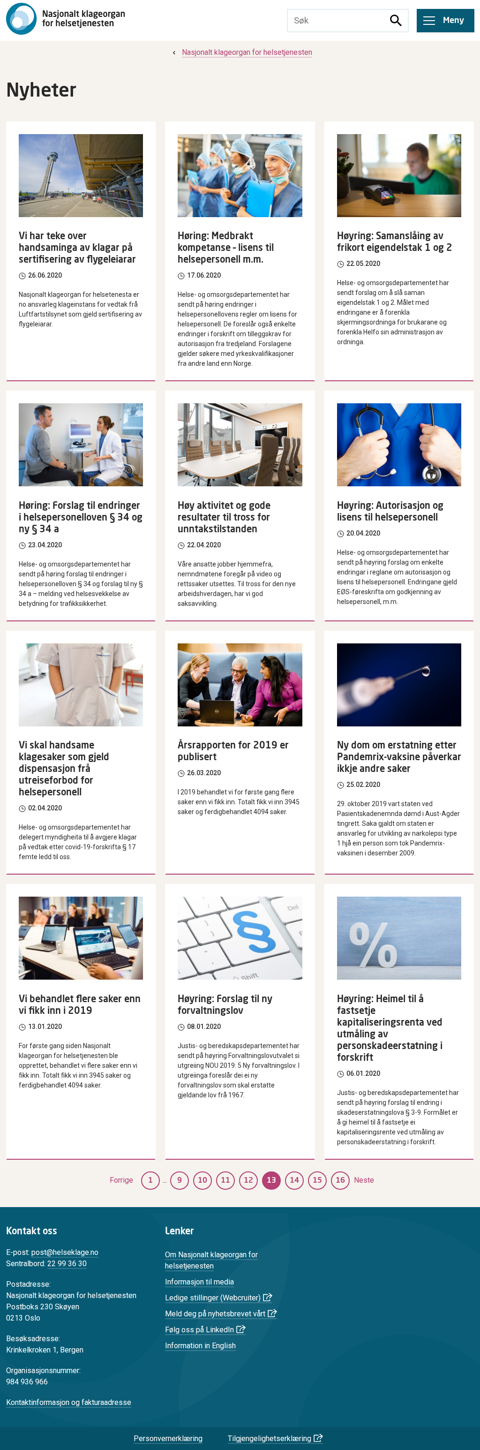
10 (202, 1180)
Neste (364, 1180)
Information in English (200, 1345)
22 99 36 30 (67, 1263)
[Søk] (396, 20)
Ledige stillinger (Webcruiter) (213, 1297)
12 (248, 1180)
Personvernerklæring (168, 1438)
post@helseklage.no (64, 1252)
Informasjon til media (199, 1281)
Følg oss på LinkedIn (199, 1329)
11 (225, 1180)
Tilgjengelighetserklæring (269, 1438)
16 (340, 1180)
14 (294, 1180)
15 (317, 1180)
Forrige (121, 1180)
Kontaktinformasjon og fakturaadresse (68, 1402)
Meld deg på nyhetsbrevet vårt (215, 1313)
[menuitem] (241, 52)
